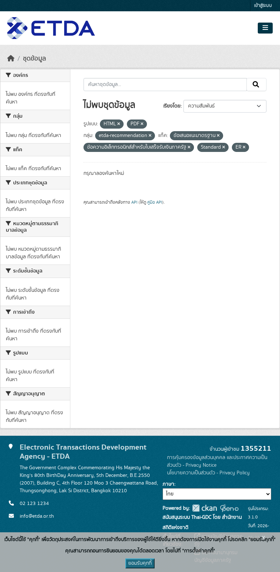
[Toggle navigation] (265, 28)
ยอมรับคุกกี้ (140, 563)
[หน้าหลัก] (11, 58)
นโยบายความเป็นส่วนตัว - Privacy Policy (208, 473)
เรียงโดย (171, 106)
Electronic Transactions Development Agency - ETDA (83, 451)
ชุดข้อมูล (34, 58)
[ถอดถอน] (118, 124)
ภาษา (168, 484)
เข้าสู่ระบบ (263, 5)
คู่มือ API (154, 202)
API (134, 202)
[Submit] (256, 84)
